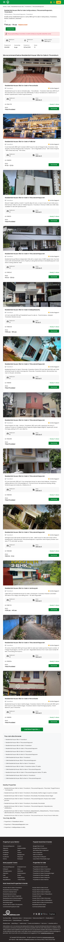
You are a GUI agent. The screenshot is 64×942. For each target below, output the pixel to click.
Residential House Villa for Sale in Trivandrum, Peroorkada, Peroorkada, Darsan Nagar (28, 796)
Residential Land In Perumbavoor (12, 900)
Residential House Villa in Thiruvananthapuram (19, 742)
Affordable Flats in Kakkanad (40, 850)
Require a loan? (23, 24)
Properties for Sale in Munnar (41, 879)
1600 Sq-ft (39, 713)
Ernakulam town (21, 867)
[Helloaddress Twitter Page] (36, 914)
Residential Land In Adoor (39, 904)
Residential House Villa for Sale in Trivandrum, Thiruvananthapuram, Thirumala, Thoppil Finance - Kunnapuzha (32, 789)
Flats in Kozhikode (38, 854)
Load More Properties (31, 729)
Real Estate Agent (7, 902)
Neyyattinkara (6, 879)
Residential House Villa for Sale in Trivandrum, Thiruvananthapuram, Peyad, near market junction (29, 799)
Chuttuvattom (49, 918)
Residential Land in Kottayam (10, 890)
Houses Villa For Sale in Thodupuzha (12, 904)
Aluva (18, 869)
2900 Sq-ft (39, 100)
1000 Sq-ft (39, 601)
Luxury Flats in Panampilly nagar (41, 859)
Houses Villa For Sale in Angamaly (12, 896)
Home (4, 6)
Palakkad (5, 854)
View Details (54, 108)
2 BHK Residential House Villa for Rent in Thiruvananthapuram (23, 778)
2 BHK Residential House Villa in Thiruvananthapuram (21, 760)
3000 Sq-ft (39, 434)
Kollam (19, 846)
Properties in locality (14, 827)
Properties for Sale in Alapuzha (41, 877)
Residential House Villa (17, 6)
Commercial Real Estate (39, 906)
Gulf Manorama (7, 920)
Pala (4, 875)
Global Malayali (17, 920)
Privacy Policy (41, 939)
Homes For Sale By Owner (10, 892)
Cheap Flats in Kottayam (39, 857)
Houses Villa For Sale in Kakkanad (41, 892)
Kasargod (20, 859)
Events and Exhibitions (34, 923)
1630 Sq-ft (39, 657)
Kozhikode (6, 857)
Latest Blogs (14, 923)
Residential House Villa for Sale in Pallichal (20, 141)
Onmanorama (28, 918)
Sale (9, 6)
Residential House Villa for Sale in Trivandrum (19, 745)
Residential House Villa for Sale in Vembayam (21, 588)
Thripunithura (20, 877)
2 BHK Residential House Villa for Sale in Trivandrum (20, 763)
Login (58, 2)
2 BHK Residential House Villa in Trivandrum (18, 757)
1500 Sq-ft (39, 212)
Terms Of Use (48, 939)
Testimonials (23, 923)
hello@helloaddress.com (47, 933)
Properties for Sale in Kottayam (41, 871)
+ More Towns (21, 879)
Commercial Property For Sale (11, 906)
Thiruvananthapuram (8, 846)
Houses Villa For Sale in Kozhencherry (42, 902)
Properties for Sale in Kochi (40, 867)
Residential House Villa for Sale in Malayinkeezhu (22, 310)
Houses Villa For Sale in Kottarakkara (42, 900)
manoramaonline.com (48, 937)
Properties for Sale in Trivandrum (42, 869)
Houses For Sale (36, 896)
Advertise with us (53, 923)
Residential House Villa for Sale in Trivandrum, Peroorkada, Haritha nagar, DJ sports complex (30, 793)
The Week (26, 920)
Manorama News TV (38, 918)
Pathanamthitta (21, 848)
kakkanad (20, 871)
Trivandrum (28, 6)
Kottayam (5, 850)
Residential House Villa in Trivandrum (16, 739)
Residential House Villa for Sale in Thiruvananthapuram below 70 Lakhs (26, 772)
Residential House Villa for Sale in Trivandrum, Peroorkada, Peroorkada (24, 803)
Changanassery (7, 871)
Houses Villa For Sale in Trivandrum (12, 887)
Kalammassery (21, 873)
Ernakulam (6, 852)
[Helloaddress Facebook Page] (34, 914)
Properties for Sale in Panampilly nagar (43, 873)
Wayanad (20, 857)
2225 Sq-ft (39, 490)
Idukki (18, 850)
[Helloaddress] (8, 2)
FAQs (53, 939)
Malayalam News (17, 918)
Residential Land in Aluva (9, 894)
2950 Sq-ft (39, 156)
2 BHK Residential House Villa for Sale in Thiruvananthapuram (23, 769)
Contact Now (10, 29)
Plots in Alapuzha (37, 852)
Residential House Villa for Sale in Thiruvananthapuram (25, 198)
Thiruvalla (5, 877)
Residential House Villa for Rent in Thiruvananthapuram (22, 754)
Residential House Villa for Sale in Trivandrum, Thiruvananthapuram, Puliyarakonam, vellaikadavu (28, 807)
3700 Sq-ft (39, 268)
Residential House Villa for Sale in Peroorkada (21, 85)
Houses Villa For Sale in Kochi (40, 887)
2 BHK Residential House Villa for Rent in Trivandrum (20, 775)
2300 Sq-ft (39, 546)
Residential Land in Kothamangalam (12, 898)
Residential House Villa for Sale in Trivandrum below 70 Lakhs (23, 766)
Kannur (5, 859)
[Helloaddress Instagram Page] (39, 914)
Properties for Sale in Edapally (41, 875)
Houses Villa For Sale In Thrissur (40, 890)
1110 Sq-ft (38, 322)
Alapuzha (5, 848)
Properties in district (13, 821)
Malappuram (20, 854)
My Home (44, 923)
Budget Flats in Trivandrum (40, 848)
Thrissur (19, 852)
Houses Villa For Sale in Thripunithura (42, 894)
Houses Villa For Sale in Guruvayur (41, 898)
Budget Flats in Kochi (38, 846)
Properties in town (16, 824)
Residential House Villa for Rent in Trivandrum (19, 751)
